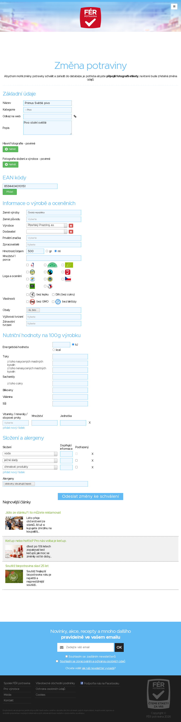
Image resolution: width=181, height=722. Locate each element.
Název (7, 103)
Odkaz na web (12, 116)
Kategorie (9, 109)
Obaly (6, 310)
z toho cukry (15, 383)
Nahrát (12, 149)
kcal (58, 350)
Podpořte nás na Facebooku (101, 683)
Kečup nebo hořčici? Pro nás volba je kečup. (35, 541)
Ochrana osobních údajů (50, 689)
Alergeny (8, 478)
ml (59, 251)
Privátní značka (12, 238)
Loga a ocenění (12, 276)
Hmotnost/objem (13, 251)
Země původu (11, 219)
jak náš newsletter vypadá (98, 668)
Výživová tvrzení (13, 316)
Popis (6, 128)
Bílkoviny (8, 390)
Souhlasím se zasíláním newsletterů (92, 656)
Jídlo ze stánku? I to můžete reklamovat (33, 512)
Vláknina (8, 397)
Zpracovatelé (11, 244)
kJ (76, 344)
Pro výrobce (11, 689)
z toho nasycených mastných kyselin (25, 363)
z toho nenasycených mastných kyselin (26, 370)
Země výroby (11, 212)
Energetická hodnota (15, 347)
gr (50, 251)
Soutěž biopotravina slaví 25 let (26, 566)
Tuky (6, 356)
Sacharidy (9, 376)
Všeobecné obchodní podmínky (55, 683)
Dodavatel (9, 231)
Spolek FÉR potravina (17, 683)
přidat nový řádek (14, 427)
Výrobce (8, 225)
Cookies (40, 694)
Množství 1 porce (9, 258)
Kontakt (8, 700)
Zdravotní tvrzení (8, 323)
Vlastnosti (9, 298)
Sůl (4, 403)
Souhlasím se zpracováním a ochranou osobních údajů (92, 661)
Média (7, 694)
